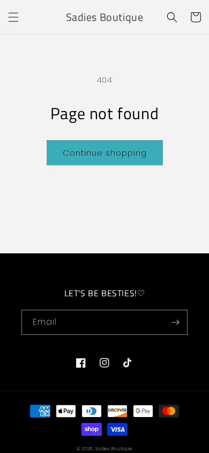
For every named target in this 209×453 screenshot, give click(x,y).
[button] (13, 17)
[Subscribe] (175, 322)
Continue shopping (105, 152)
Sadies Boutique (114, 448)
